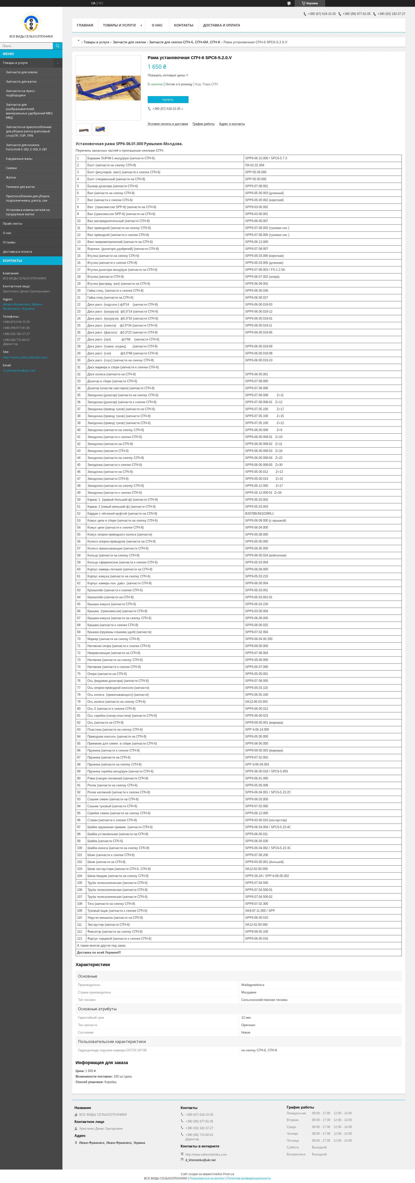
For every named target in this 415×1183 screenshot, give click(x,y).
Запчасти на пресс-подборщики (21, 93)
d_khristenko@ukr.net (19, 370)
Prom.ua (228, 1174)
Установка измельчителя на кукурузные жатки (28, 212)
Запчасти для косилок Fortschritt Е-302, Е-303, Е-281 (26, 147)
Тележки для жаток (20, 187)
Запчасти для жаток (21, 81)
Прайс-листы (12, 223)
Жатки (11, 177)
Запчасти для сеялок (22, 72)
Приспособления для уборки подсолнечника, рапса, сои (27, 198)
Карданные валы (19, 158)
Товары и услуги (15, 63)
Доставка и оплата (17, 251)
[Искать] (57, 45)
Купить (168, 99)
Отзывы (9, 242)
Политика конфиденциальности (249, 1178)
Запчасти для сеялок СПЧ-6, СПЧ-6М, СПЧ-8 (184, 42)
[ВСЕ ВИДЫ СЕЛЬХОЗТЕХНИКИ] (31, 22)
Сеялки (11, 168)
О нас (7, 233)
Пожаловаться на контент (207, 1178)
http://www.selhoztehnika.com (25, 357)
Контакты (183, 25)
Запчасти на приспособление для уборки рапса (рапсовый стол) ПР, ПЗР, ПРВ (29, 131)
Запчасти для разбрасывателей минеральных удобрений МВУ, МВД (29, 111)
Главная (85, 25)
